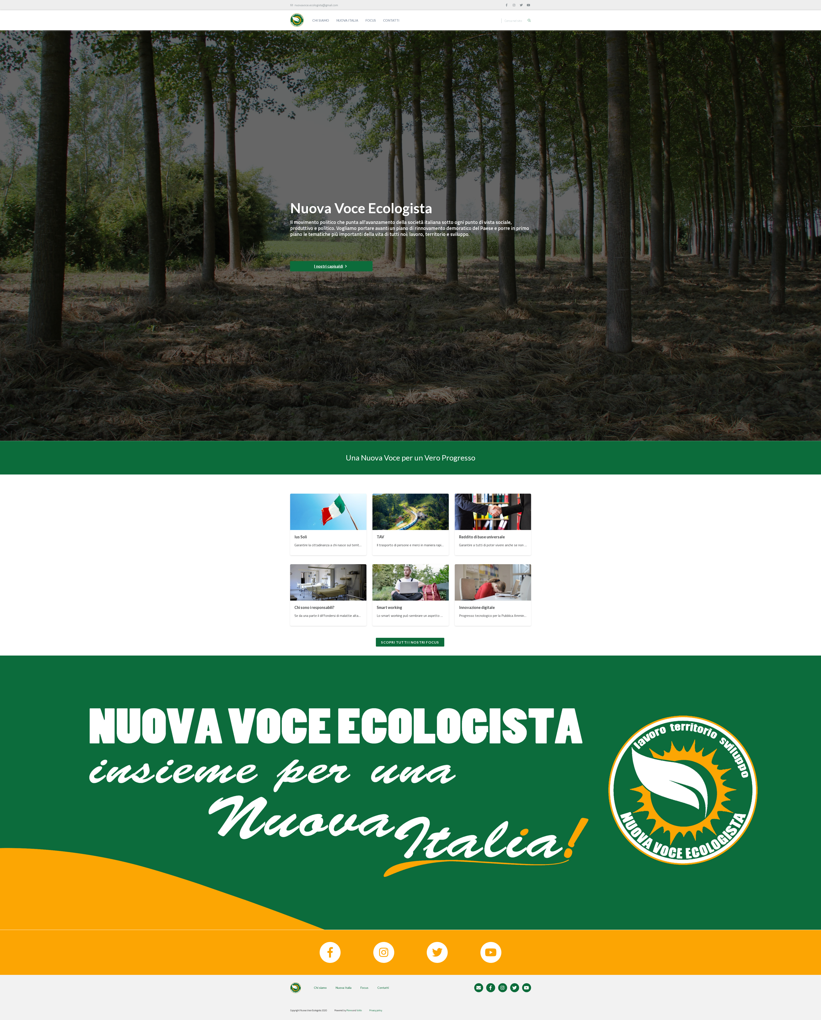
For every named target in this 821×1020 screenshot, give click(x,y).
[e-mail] (478, 987)
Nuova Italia (347, 20)
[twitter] (521, 4)
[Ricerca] (529, 20)
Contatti (391, 20)
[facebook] (507, 4)
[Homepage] (297, 20)
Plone (349, 1010)
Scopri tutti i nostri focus (410, 642)
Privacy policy (375, 1010)
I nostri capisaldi (328, 266)
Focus (370, 20)
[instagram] (514, 4)
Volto (359, 1010)
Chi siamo (320, 20)
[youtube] (529, 4)
